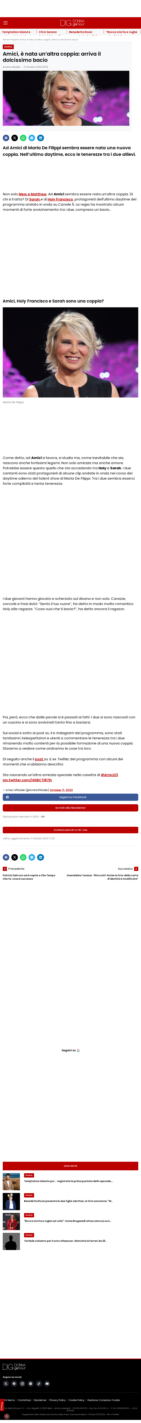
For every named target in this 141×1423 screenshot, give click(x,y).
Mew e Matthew (33, 194)
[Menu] (5, 22)
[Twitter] (14, 138)
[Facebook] (6, 138)
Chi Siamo (9, 1400)
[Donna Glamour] (72, 22)
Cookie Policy (76, 1400)
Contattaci (24, 1400)
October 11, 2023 (61, 790)
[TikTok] (39, 1384)
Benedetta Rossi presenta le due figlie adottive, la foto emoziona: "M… (68, 1201)
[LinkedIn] (40, 138)
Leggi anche (70, 1165)
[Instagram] (22, 1384)
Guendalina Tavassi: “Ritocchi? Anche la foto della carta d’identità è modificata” (102, 877)
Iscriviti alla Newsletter (70, 808)
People (14, 39)
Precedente (16, 869)
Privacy (2, 1406)
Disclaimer (40, 1400)
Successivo (125, 869)
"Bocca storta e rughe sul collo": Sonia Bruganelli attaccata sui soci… (67, 1221)
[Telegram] (32, 138)
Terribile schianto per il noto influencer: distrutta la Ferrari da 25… (65, 1240)
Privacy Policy (58, 1400)
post (39, 759)
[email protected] (62, 1408)
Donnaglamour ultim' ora (70, 830)
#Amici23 (109, 774)
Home (6, 39)
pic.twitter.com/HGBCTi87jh (27, 780)
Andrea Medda (11, 67)
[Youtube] (47, 1384)
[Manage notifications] (6, 1416)
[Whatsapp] (23, 138)
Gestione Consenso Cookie (103, 1400)
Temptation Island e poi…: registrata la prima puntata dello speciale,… (68, 1181)
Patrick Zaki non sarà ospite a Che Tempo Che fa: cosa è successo (29, 877)
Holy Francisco (60, 199)
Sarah (35, 199)
